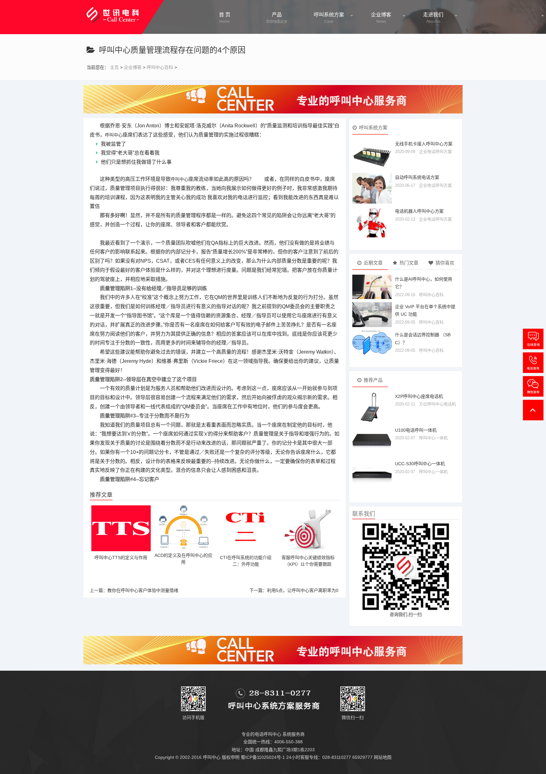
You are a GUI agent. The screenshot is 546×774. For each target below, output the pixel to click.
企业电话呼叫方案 (435, 151)
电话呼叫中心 (268, 734)
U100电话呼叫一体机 (416, 430)
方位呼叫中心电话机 (437, 404)
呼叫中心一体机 (433, 438)
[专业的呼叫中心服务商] (273, 98)
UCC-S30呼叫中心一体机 (420, 463)
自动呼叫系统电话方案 (417, 177)
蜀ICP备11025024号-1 (263, 757)
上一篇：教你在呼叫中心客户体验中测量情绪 (134, 590)
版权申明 (231, 757)
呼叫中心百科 (160, 67)
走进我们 (433, 18)
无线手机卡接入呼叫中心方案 (423, 143)
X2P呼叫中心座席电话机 (419, 396)
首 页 (224, 18)
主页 (114, 67)
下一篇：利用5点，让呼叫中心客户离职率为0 (293, 590)
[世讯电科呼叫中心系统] (113, 11)
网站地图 (382, 757)
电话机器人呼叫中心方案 (419, 211)
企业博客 (381, 18)
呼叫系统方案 (329, 18)
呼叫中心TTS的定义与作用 (120, 557)
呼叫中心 (114, 134)
